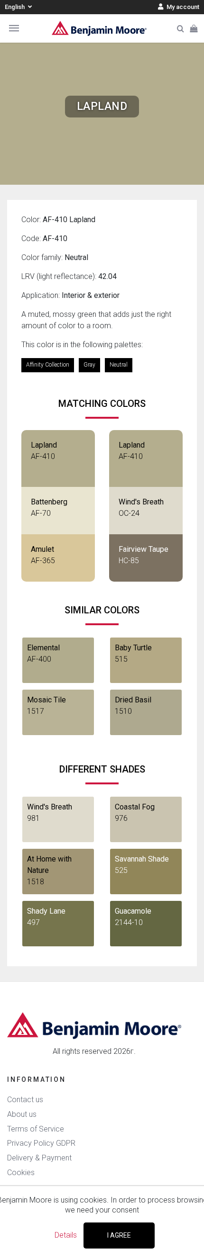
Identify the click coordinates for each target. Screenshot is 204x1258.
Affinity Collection (47, 364)
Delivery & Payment (39, 1157)
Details (66, 1235)
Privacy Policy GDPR (41, 1143)
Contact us (25, 1099)
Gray (89, 364)
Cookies (21, 1172)
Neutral (119, 364)
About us (22, 1114)
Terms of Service (35, 1128)
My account (182, 6)
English (15, 6)
